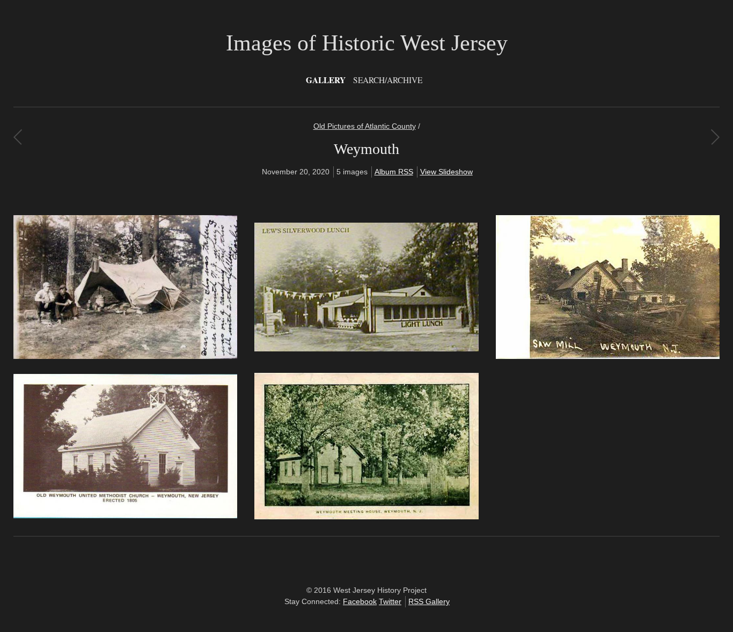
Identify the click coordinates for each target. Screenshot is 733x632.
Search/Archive (387, 80)
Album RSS (394, 171)
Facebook (360, 601)
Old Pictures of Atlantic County (364, 126)
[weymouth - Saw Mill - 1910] (608, 356)
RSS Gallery (429, 601)
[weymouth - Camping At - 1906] (125, 356)
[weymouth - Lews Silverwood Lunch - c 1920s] (366, 348)
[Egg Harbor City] (17, 137)
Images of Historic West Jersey (367, 43)
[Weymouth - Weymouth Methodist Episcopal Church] (125, 515)
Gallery (326, 80)
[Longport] (715, 137)
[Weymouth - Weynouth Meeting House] (366, 516)
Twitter (390, 601)
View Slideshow (446, 171)
